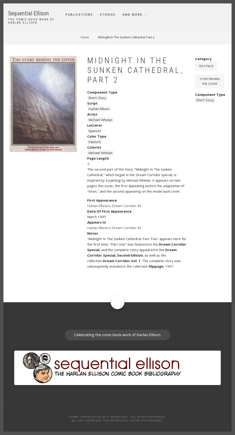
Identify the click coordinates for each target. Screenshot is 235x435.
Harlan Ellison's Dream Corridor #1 (114, 205)
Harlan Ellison (98, 108)
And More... (134, 15)
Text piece (206, 66)
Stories (108, 15)
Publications (79, 15)
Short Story (97, 97)
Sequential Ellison (28, 13)
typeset (94, 130)
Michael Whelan (100, 119)
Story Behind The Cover (210, 81)
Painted (94, 141)
